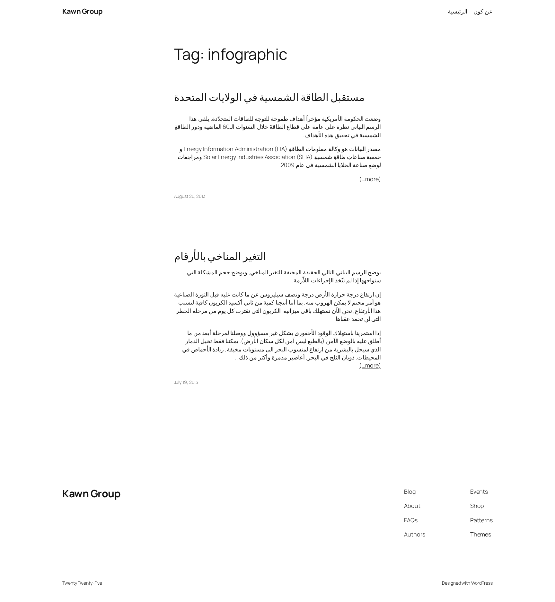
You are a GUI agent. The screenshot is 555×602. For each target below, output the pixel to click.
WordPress (482, 583)
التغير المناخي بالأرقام (220, 256)
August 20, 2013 (190, 196)
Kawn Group (82, 11)
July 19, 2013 (186, 382)
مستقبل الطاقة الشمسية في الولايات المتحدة (269, 97)
